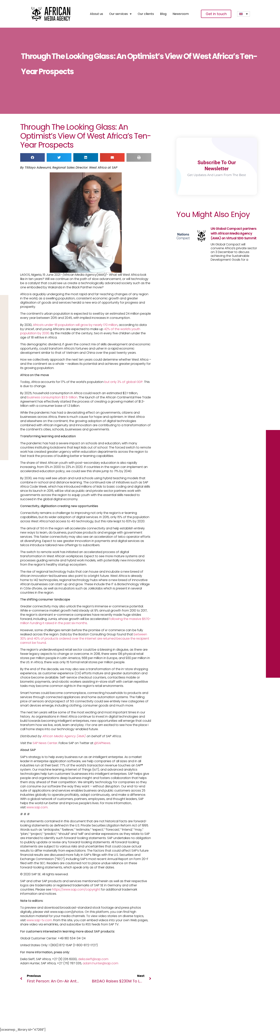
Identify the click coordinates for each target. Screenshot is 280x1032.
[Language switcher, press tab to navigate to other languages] (243, 14)
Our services (118, 14)
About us (96, 14)
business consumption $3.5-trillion (52, 397)
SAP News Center (45, 743)
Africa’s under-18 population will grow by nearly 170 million (75, 325)
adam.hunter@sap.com (100, 963)
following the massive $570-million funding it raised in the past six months (85, 621)
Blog (163, 14)
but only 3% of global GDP (123, 382)
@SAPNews (102, 743)
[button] (32, 157)
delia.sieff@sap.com (93, 959)
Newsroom (181, 14)
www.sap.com (37, 807)
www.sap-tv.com (39, 920)
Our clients (146, 14)
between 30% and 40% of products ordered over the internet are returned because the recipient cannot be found (84, 638)
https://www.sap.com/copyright (76, 889)
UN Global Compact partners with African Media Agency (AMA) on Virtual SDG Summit (234, 233)
